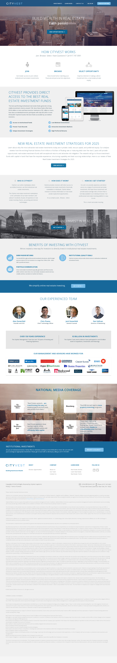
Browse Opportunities (35, 469)
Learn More (68, 3)
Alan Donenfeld (19, 321)
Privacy (8, 486)
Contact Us (80, 3)
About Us (52, 469)
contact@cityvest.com (88, 484)
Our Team (53, 472)
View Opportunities (56, 32)
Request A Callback (93, 450)
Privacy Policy (30, 498)
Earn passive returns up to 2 (57, 23)
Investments (58, 3)
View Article (58, 165)
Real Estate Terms (76, 474)
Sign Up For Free (104, 3)
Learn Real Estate (76, 472)
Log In (91, 3)
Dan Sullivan (98, 321)
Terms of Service (16, 486)
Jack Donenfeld (72, 321)
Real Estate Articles (76, 469)
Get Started (58, 227)
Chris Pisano (45, 321)
